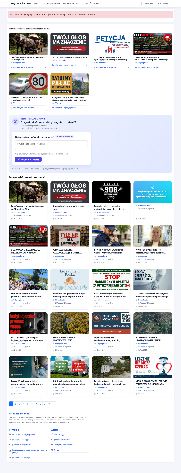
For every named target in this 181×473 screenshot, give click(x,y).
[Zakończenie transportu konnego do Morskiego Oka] (28, 51)
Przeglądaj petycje (52, 3)
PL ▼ (38, 3)
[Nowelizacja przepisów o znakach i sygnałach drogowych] (28, 92)
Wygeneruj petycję (30, 159)
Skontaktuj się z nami (71, 3)
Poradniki (14, 429)
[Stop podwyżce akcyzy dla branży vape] (69, 50)
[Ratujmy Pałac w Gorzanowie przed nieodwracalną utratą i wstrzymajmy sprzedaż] (69, 92)
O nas (85, 3)
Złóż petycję (163, 3)
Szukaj (96, 3)
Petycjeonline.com (21, 3)
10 (49, 403)
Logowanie (148, 3)
